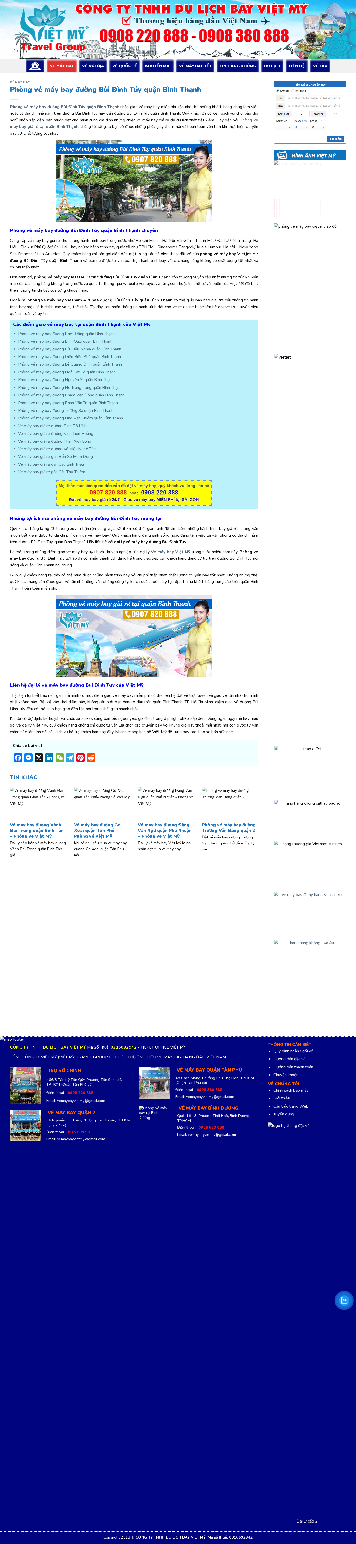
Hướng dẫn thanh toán (293, 1067)
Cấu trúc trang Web (291, 1106)
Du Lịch (272, 65)
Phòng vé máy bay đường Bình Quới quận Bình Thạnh (65, 341)
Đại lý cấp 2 (307, 1521)
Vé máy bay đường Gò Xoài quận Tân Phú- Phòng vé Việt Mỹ (97, 830)
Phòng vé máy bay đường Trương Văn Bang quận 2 (229, 827)
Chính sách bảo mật (290, 1090)
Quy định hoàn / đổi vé (293, 1051)
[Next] (250, 814)
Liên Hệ (297, 65)
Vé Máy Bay (62, 65)
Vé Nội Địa (93, 65)
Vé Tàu (320, 65)
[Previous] (17, 814)
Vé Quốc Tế (124, 65)
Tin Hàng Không (238, 65)
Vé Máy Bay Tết (195, 65)
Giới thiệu (281, 1098)
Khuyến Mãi (158, 65)
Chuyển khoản (285, 1075)
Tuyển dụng (283, 1114)
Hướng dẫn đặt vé (289, 1059)
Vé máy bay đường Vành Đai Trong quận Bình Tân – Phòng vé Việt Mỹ (37, 830)
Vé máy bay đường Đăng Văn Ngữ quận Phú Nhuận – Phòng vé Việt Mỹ (165, 830)
